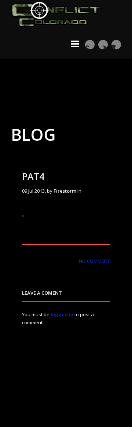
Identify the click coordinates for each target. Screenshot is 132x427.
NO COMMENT (94, 261)
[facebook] (116, 44)
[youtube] (90, 44)
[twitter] (103, 44)
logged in (62, 314)
